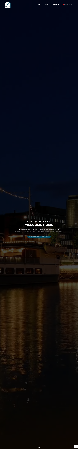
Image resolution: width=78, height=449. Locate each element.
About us (47, 4)
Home (39, 4)
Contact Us (56, 4)
